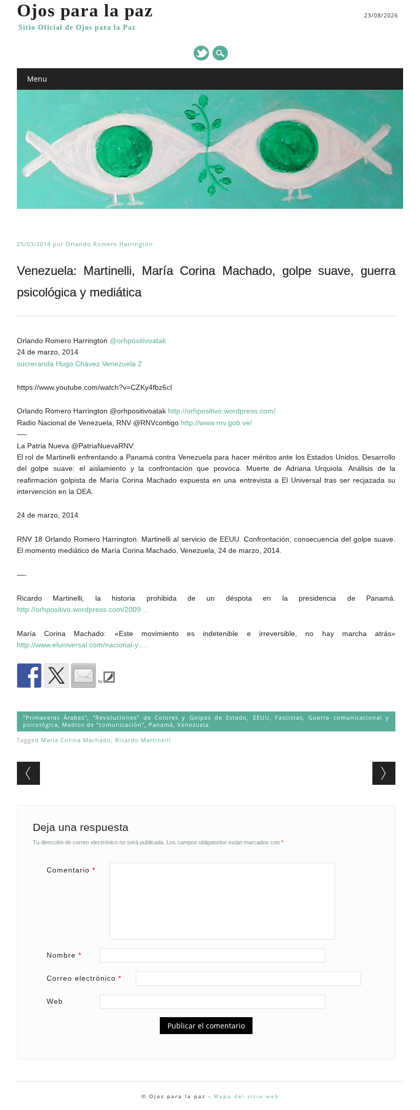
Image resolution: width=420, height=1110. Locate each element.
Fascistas (289, 717)
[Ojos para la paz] (210, 206)
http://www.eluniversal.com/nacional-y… (81, 645)
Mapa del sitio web (246, 1096)
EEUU (261, 717)
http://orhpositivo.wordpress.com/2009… (82, 609)
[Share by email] (83, 675)
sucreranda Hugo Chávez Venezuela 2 (79, 364)
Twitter (201, 53)
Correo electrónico (84, 978)
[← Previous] (28, 773)
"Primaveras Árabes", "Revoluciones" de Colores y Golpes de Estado (135, 717)
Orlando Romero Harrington (109, 244)
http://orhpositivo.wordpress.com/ (222, 411)
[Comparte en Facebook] (29, 675)
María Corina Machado (76, 740)
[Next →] (383, 773)
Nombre (64, 955)
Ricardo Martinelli (143, 740)
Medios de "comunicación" (103, 724)
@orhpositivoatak (138, 340)
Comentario (71, 870)
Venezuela (193, 724)
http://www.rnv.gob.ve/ (216, 423)
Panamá (161, 724)
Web (55, 1001)
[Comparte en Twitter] (56, 675)
